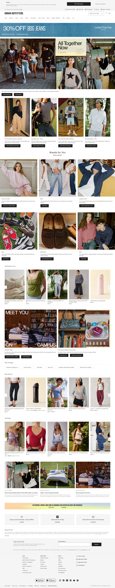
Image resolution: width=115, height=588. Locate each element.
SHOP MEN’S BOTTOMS (65, 145)
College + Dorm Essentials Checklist (49, 492)
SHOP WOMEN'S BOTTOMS (12, 145)
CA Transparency (22, 585)
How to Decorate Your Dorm (83, 492)
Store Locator (81, 556)
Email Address (61, 541)
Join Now (22, 522)
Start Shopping (78, 3)
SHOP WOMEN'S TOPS (38, 145)
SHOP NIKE (83, 258)
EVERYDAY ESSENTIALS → (12, 367)
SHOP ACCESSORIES (76, 355)
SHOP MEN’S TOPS (91, 145)
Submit (97, 544)
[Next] (108, 287)
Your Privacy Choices (52, 585)
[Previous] (6, 287)
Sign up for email (82, 559)
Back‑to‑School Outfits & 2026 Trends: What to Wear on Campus (21, 492)
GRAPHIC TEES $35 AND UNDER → (67, 367)
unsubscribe (83, 549)
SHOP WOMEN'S (7, 94)
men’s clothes (98, 533)
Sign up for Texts (82, 562)
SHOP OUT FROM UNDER (9, 205)
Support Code (43, 585)
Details (20, 9)
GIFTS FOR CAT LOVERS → (86, 367)
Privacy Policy (7, 585)
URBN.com (36, 585)
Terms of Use (14, 585)
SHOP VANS (6, 258)
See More (7, 535)
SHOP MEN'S (19, 94)
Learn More (57, 522)
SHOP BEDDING (26, 356)
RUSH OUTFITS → (28, 367)
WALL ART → (51, 367)
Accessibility (30, 585)
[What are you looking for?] (102, 13)
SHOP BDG (44, 205)
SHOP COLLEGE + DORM (12, 356)
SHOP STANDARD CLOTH (87, 205)
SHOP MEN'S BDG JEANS (22, 34)
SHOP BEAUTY (63, 355)
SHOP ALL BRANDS (57, 155)
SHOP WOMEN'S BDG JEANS (8, 34)
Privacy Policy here (71, 549)
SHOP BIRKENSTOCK (47, 258)
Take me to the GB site (100, 3)
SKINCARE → (40, 367)
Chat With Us (81, 565)
